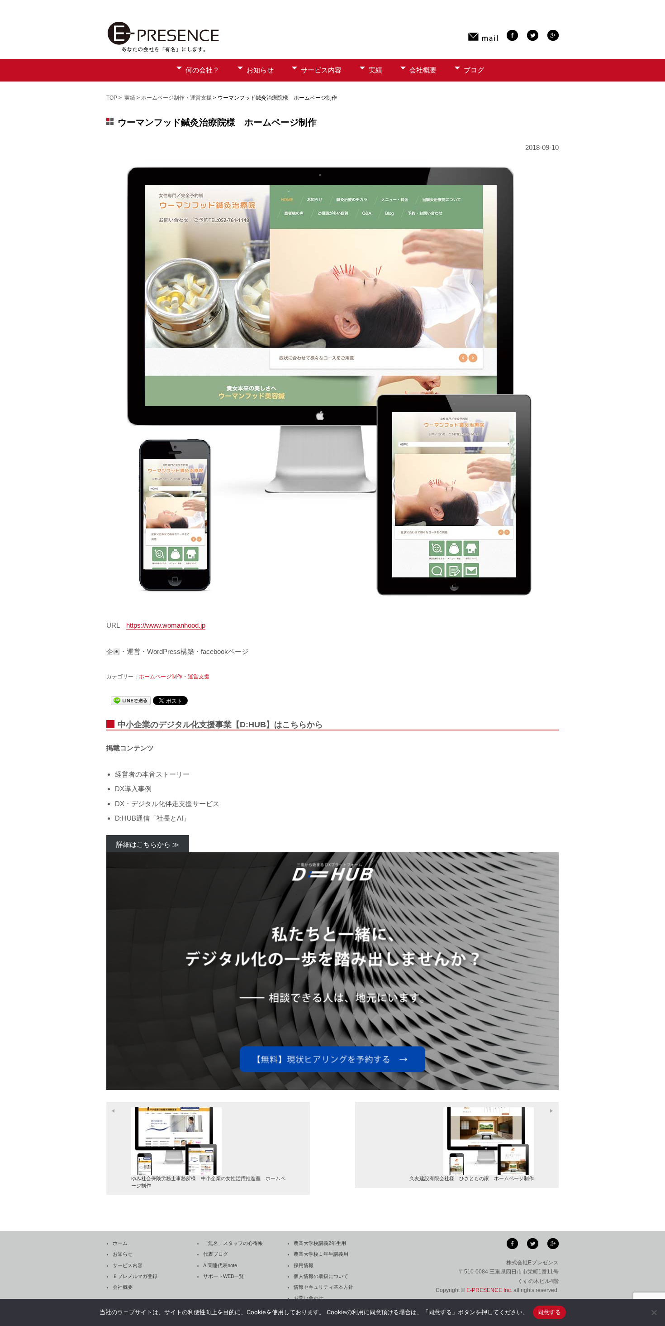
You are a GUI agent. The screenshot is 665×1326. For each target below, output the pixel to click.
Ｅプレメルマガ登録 (135, 1276)
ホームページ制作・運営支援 (176, 98)
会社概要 (423, 70)
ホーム (120, 1243)
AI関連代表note (220, 1265)
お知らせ (260, 70)
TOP (111, 98)
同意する (549, 1312)
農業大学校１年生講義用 (321, 1254)
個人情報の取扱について (321, 1276)
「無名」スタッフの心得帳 (233, 1243)
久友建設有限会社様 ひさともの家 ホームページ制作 (471, 1178)
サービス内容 (321, 70)
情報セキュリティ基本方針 (323, 1287)
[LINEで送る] (131, 700)
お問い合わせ (308, 1298)
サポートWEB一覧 (223, 1276)
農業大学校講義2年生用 (320, 1243)
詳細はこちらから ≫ (147, 844)
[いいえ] (653, 1312)
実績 (375, 70)
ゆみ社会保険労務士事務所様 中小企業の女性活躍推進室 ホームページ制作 (208, 1182)
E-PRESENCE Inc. (489, 1290)
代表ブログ (215, 1254)
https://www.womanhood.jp (165, 625)
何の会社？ (202, 70)
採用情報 (304, 1265)
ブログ (474, 70)
